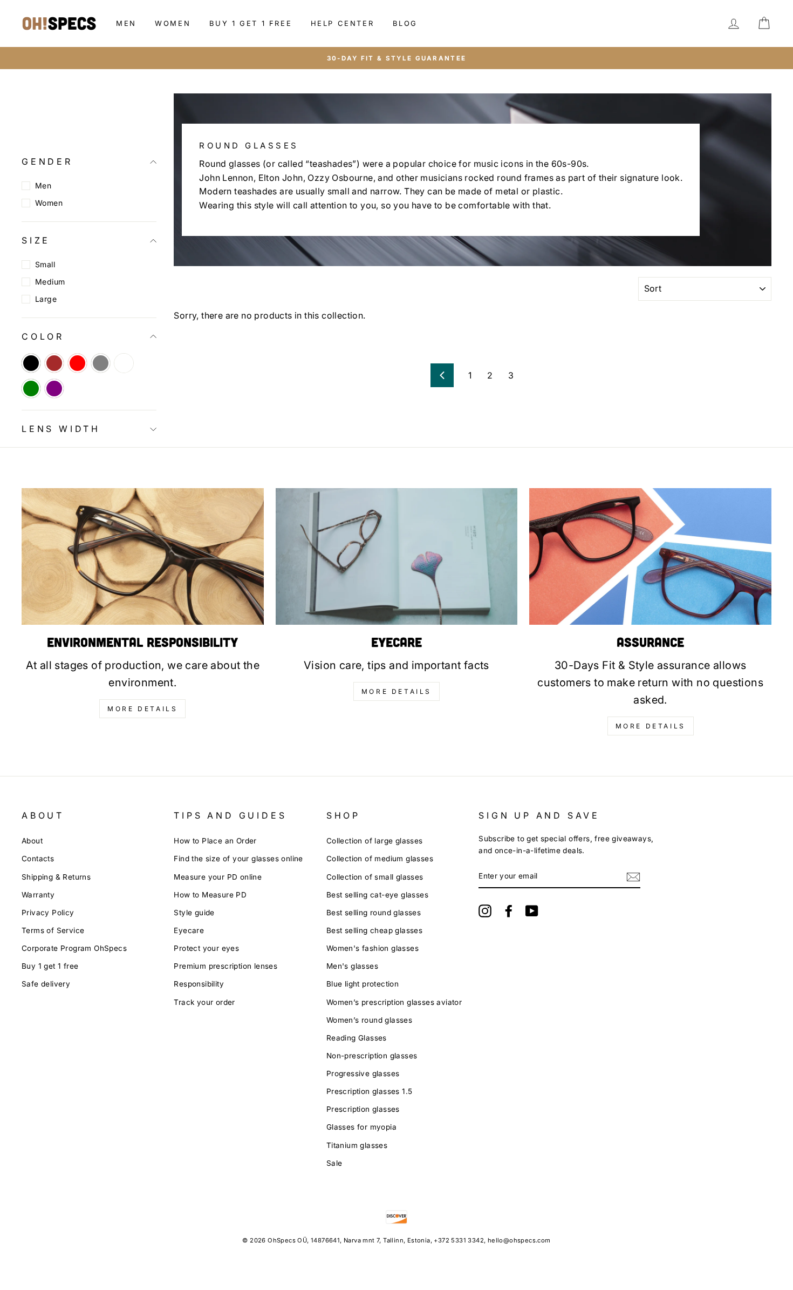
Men (126, 23)
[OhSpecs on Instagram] (484, 910)
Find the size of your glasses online (238, 858)
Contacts (38, 858)
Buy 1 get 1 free (250, 23)
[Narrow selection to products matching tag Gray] (100, 363)
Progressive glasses (363, 1073)
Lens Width (61, 428)
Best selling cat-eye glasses (377, 894)
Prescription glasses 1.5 (369, 1091)
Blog (405, 23)
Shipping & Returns (56, 877)
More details (142, 709)
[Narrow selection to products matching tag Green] (31, 388)
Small (45, 264)
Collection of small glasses (374, 877)
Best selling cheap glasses (374, 930)
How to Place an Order (215, 840)
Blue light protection (362, 984)
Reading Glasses (356, 1038)
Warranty (38, 894)
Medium (50, 281)
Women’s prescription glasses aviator (394, 1002)
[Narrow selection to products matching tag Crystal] (123, 363)
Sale (334, 1163)
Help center (342, 23)
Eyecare (189, 930)
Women (172, 23)
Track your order (204, 1002)
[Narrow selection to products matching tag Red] (77, 363)
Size (36, 240)
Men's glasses (352, 966)
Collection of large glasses (374, 840)
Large (46, 298)
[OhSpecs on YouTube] (531, 910)
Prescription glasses (363, 1109)
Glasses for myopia (361, 1127)
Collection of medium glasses (379, 858)
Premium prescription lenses (225, 966)
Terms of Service (53, 930)
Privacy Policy (48, 912)
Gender (47, 161)
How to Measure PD (210, 894)
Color (43, 336)
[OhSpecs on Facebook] (508, 910)
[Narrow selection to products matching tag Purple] (54, 388)
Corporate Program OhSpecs (74, 948)
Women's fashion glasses (372, 948)
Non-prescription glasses (372, 1055)
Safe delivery (46, 984)
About (32, 840)
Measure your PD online (218, 877)
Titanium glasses (356, 1145)
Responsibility (199, 984)
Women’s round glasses (369, 1020)
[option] (396, 58)
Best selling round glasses (373, 912)
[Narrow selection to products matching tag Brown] (54, 363)
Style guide (194, 912)
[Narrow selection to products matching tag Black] (31, 363)
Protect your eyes (206, 948)
